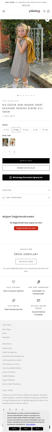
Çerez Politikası (31, 424)
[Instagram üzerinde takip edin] (10, 410)
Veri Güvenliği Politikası (11, 368)
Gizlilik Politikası (8, 376)
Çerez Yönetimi (8, 372)
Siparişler (6, 337)
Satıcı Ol (26, 5)
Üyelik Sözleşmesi (9, 352)
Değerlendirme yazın (26, 228)
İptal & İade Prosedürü (11, 384)
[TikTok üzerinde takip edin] (22, 410)
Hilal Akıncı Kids (10, 101)
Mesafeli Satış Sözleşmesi (13, 356)
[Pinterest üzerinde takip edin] (16, 410)
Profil (4, 333)
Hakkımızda (7, 348)
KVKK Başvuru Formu (10, 364)
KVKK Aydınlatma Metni (12, 360)
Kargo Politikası (8, 380)
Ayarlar (37, 429)
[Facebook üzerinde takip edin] (3, 410)
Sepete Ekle (26, 161)
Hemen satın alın (26, 168)
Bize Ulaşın (6, 329)
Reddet (26, 429)
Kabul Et (14, 429)
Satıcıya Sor (26, 261)
